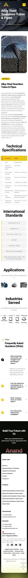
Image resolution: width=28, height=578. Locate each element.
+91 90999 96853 (7, 515)
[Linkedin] (20, 545)
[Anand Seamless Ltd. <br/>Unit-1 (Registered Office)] (2, 533)
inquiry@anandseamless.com (10, 528)
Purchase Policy (19, 551)
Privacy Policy (7, 553)
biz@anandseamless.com (9, 517)
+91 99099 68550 (7, 524)
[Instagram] (8, 545)
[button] (3, 324)
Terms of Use (16, 553)
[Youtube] (16, 545)
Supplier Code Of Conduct (12, 549)
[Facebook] (12, 545)
